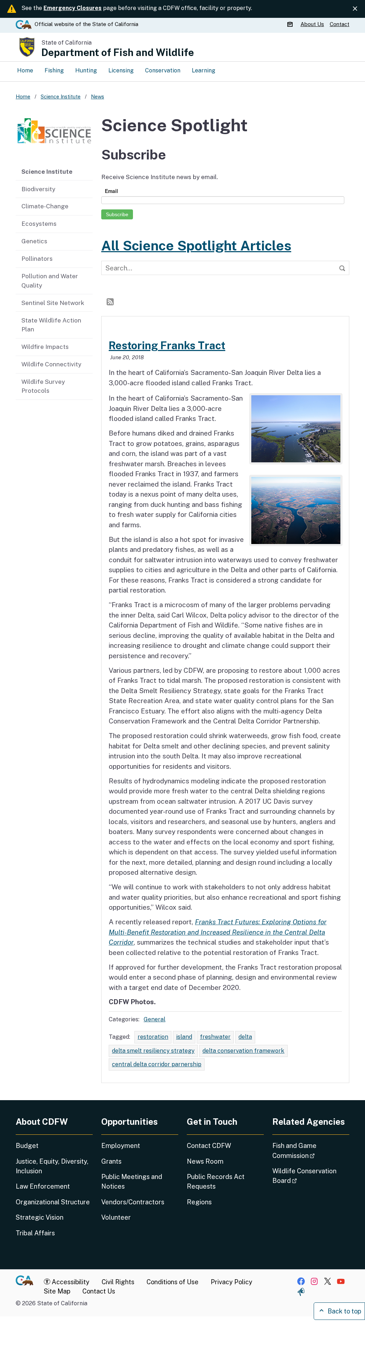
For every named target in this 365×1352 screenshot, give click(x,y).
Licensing (121, 70)
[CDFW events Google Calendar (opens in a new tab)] (291, 24)
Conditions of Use (172, 1282)
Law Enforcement (43, 1186)
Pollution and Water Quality (49, 281)
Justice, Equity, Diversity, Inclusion (52, 1166)
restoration (153, 1036)
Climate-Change (44, 206)
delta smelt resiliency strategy (153, 1050)
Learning (203, 70)
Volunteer (116, 1217)
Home (25, 70)
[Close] (355, 8)
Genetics (34, 241)
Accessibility (69, 1282)
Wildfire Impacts (45, 346)
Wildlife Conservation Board (304, 1175)
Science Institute (46, 171)
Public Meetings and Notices (131, 1181)
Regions (199, 1202)
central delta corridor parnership (156, 1064)
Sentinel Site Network (52, 302)
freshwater (215, 1036)
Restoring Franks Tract (167, 345)
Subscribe (117, 214)
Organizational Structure (53, 1202)
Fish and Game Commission (310, 1150)
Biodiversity (38, 189)
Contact (339, 24)
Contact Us (98, 1291)
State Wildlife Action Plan (51, 325)
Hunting (86, 70)
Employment (120, 1145)
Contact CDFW (209, 1145)
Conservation (162, 70)
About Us (312, 24)
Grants (111, 1161)
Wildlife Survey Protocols (43, 386)
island (184, 1036)
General (154, 1019)
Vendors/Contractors (132, 1202)
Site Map (57, 1291)
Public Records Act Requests (216, 1181)
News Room (205, 1161)
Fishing (54, 70)
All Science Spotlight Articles (196, 246)
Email (111, 190)
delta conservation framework (243, 1050)
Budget (27, 1145)
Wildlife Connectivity (51, 364)
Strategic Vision (39, 1217)
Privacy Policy (231, 1282)
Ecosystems (39, 223)
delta (245, 1036)
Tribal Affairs (35, 1233)
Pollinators (37, 258)
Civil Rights (118, 1282)
